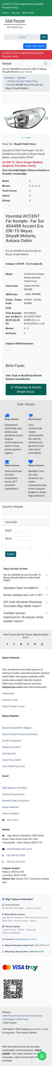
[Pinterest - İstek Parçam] (36, 644)
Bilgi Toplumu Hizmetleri (14, 787)
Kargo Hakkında (10, 807)
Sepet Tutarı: (34, 46)
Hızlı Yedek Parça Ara (13, 766)
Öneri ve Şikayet (10, 813)
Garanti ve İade (10, 700)
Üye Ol (5, 12)
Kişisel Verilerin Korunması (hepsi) (20, 734)
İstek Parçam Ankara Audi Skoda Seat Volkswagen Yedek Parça (22, 1017)
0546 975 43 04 (36, 951)
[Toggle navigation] (46, 63)
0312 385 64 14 (42, 945)
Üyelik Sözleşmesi (11, 740)
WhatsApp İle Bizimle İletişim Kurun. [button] (27, 389)
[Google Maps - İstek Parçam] (22, 644)
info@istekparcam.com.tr (25, 939)
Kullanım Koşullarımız (13, 794)
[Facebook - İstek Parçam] (8, 644)
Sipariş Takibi (28, 12)
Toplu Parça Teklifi (11, 760)
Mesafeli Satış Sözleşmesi (15, 800)
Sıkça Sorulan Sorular (13, 706)
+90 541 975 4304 (15, 862)
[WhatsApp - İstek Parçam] (15, 644)
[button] (26, 118)
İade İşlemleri (9, 753)
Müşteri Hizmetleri (11, 747)
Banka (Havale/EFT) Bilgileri (17, 727)
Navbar (7, 63)
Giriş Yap (15, 12)
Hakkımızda (8, 693)
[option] (26, 118)
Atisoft (45, 1029)
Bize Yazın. (13, 820)
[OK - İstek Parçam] (29, 644)
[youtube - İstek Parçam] (43, 644)
